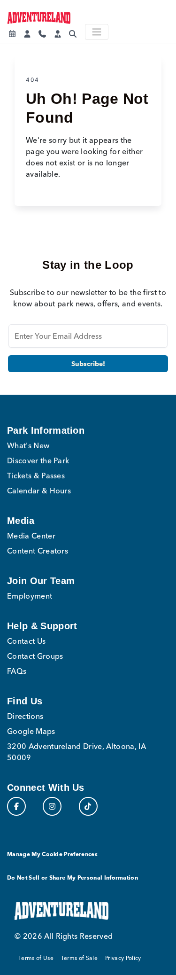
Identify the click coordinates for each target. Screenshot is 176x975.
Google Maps (31, 731)
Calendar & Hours (39, 490)
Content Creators (37, 550)
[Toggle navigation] (96, 32)
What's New (28, 445)
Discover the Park (38, 460)
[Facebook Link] (16, 806)
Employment (29, 596)
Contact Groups (35, 656)
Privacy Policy (123, 957)
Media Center (31, 535)
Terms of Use (36, 957)
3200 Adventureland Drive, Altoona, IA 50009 (76, 751)
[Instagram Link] (52, 806)
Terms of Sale (79, 957)
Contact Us (26, 641)
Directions (25, 716)
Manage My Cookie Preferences (52, 854)
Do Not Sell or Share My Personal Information (72, 877)
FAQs (16, 671)
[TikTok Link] (88, 806)
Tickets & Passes (36, 475)
